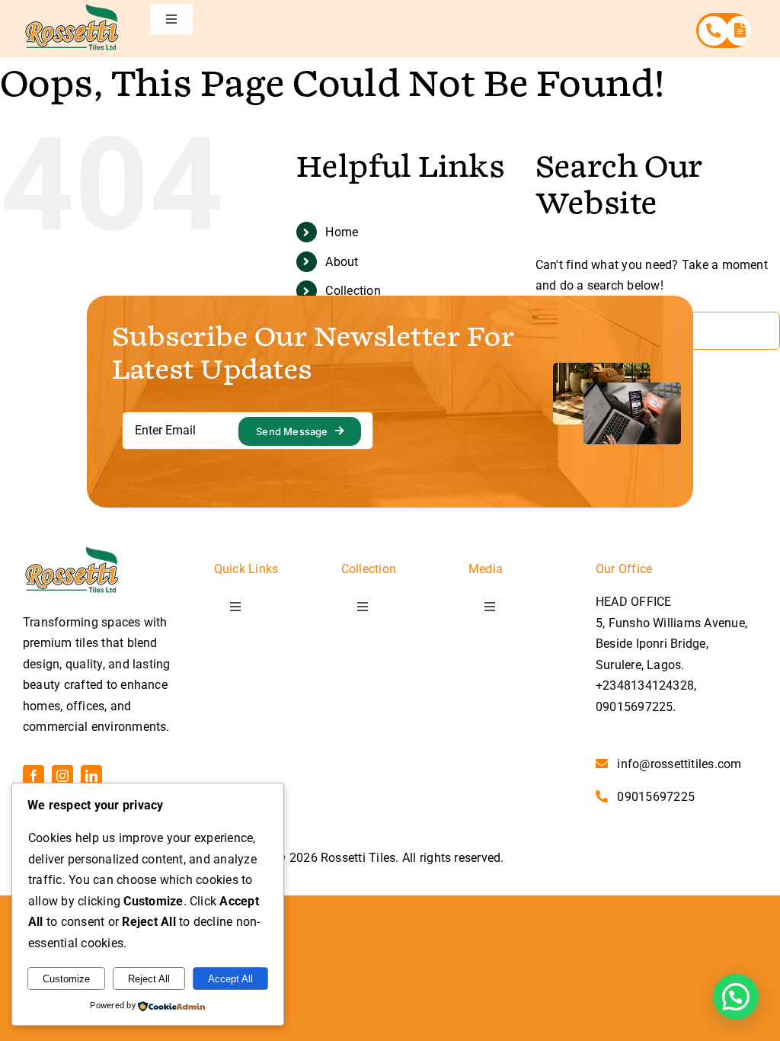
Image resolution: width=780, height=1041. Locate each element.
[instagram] (62, 775)
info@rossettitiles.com (679, 764)
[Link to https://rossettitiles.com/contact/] (713, 31)
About (341, 262)
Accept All (230, 979)
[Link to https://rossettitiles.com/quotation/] (741, 31)
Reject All (149, 979)
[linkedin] (91, 775)
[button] (736, 997)
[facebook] (33, 775)
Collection (352, 290)
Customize (66, 979)
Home (341, 232)
